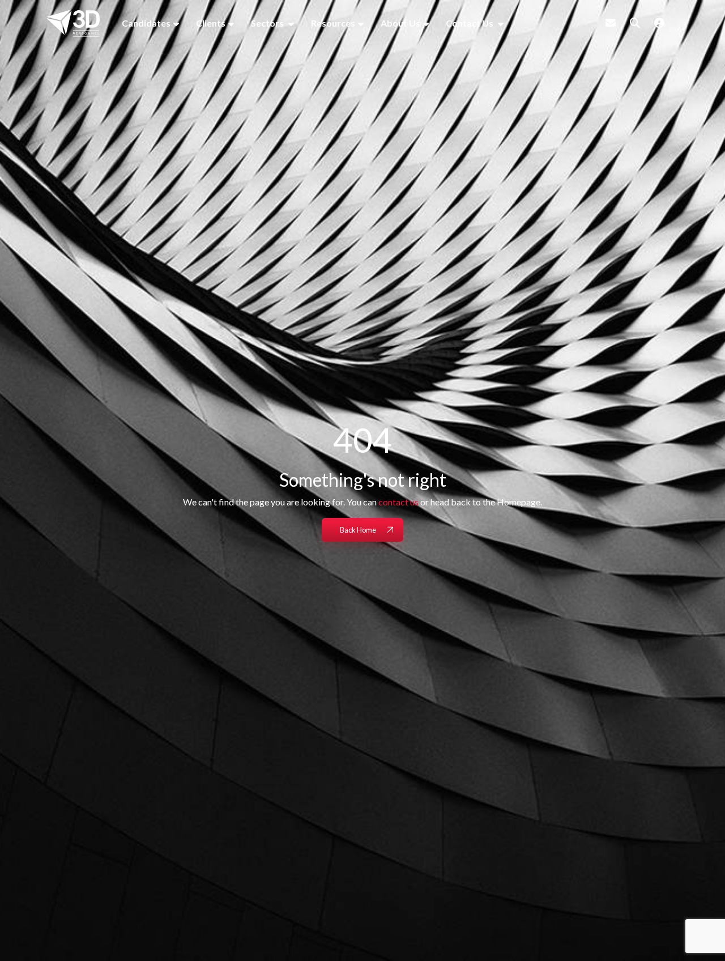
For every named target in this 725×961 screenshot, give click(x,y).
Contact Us (470, 23)
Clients (210, 23)
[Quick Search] (635, 22)
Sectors (268, 23)
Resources (333, 23)
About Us (400, 23)
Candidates (146, 23)
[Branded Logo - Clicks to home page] (73, 23)
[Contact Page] (610, 22)
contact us (398, 501)
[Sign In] (659, 22)
